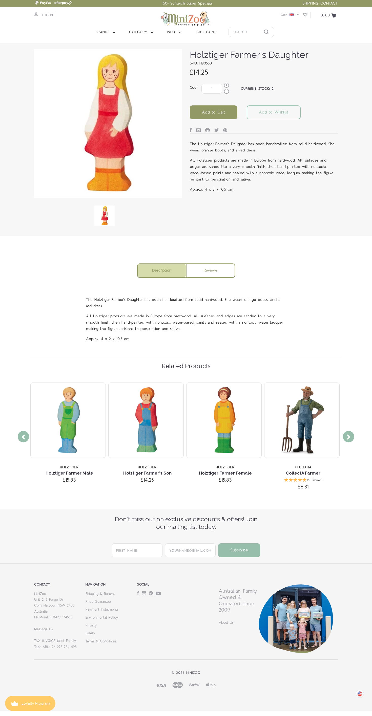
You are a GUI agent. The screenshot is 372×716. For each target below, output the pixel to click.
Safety (90, 633)
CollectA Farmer (303, 473)
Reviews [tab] (210, 270)
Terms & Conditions (101, 641)
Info (172, 32)
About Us (226, 622)
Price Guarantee (98, 601)
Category (139, 32)
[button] (303, 480)
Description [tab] (161, 270)
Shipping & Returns (100, 593)
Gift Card (206, 32)
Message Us (43, 629)
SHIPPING (311, 3)
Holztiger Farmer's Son (147, 473)
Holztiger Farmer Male (69, 473)
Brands (103, 32)
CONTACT (329, 3)
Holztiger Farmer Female (225, 473)
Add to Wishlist (273, 112)
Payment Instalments (102, 609)
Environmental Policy (102, 617)
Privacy (91, 625)
